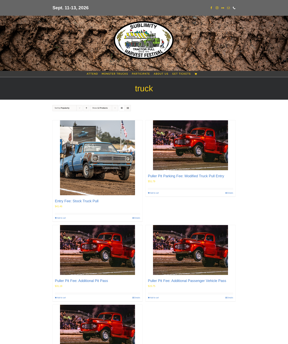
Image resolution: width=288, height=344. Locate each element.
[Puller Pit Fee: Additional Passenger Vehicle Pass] (190, 250)
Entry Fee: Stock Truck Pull (76, 201)
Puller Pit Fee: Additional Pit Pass (81, 281)
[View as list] (128, 108)
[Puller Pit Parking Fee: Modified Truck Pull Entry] (190, 145)
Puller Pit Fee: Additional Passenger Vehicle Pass (187, 281)
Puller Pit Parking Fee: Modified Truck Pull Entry (186, 176)
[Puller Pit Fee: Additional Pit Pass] (97, 250)
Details (137, 218)
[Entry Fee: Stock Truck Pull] (97, 157)
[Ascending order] (86, 108)
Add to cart (61, 218)
